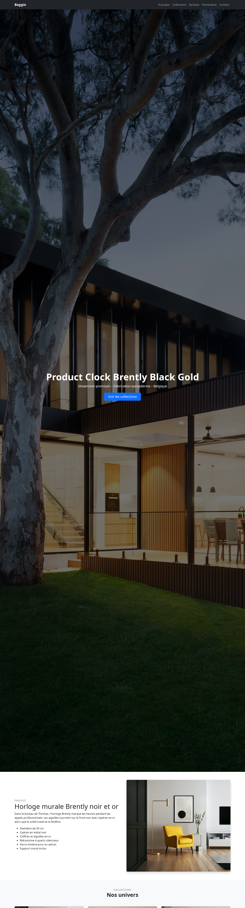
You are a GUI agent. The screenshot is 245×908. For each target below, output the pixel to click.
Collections (179, 5)
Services (194, 5)
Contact (224, 5)
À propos (164, 5)
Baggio (20, 4)
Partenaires (209, 5)
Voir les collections (122, 396)
